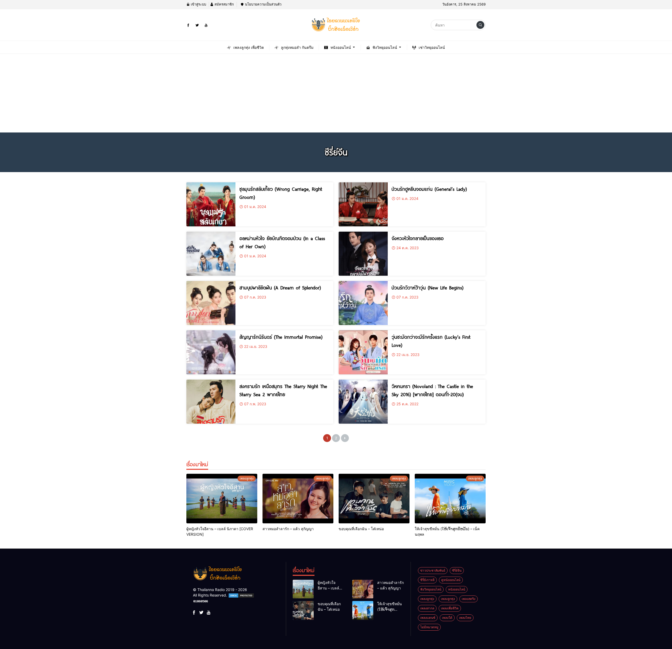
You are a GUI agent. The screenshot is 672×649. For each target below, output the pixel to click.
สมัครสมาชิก (223, 4)
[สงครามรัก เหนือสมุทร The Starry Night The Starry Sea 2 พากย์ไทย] (210, 402)
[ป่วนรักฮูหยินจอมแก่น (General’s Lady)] (363, 204)
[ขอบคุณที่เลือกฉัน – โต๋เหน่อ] (374, 498)
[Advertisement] (336, 93)
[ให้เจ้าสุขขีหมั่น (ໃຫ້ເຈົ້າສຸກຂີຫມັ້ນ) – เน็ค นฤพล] (450, 498)
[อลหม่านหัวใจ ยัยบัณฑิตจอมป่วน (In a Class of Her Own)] (210, 254)
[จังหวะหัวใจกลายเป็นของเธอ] (363, 254)
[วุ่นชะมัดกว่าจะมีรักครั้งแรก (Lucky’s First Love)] (363, 352)
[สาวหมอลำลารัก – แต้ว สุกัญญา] (297, 498)
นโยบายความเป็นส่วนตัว (262, 4)
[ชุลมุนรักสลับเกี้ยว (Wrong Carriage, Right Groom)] (210, 204)
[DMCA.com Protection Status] (241, 595)
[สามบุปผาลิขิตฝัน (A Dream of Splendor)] (210, 303)
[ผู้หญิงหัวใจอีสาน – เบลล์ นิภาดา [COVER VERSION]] (221, 498)
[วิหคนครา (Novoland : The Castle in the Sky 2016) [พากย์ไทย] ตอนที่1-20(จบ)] (363, 402)
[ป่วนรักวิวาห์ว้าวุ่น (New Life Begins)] (363, 303)
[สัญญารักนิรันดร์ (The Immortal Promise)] (210, 352)
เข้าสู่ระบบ (198, 4)
